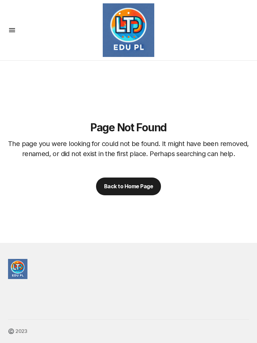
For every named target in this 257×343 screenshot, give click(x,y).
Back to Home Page (128, 186)
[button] (12, 30)
